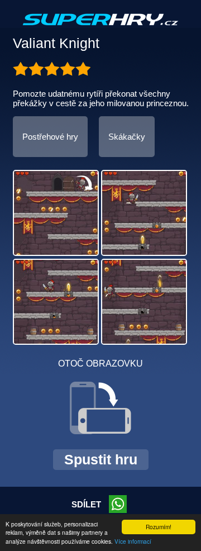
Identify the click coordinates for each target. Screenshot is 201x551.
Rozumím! (158, 526)
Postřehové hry (50, 136)
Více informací (132, 541)
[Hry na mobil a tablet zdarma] (100, 28)
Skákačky (126, 136)
